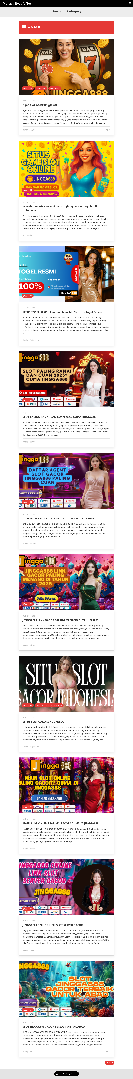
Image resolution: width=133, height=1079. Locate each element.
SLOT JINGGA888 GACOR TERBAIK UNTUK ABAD (54, 1026)
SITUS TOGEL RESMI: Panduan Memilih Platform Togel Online (62, 312)
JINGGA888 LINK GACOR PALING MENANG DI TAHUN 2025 (60, 620)
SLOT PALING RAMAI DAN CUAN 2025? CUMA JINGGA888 (59, 417)
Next (108, 1063)
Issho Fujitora (31, 340)
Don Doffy (27, 235)
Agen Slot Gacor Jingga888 (40, 105)
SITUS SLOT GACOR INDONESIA (49, 705)
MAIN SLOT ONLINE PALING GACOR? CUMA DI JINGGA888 (60, 823)
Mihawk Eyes (29, 130)
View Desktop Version (68, 1074)
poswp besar (29, 848)
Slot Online (54, 88)
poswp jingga (30, 442)
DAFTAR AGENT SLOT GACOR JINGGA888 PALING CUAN (58, 518)
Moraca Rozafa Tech (18, 3)
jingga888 (27, 88)
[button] (130, 3)
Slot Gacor (41, 88)
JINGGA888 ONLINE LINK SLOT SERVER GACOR (53, 925)
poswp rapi (28, 950)
